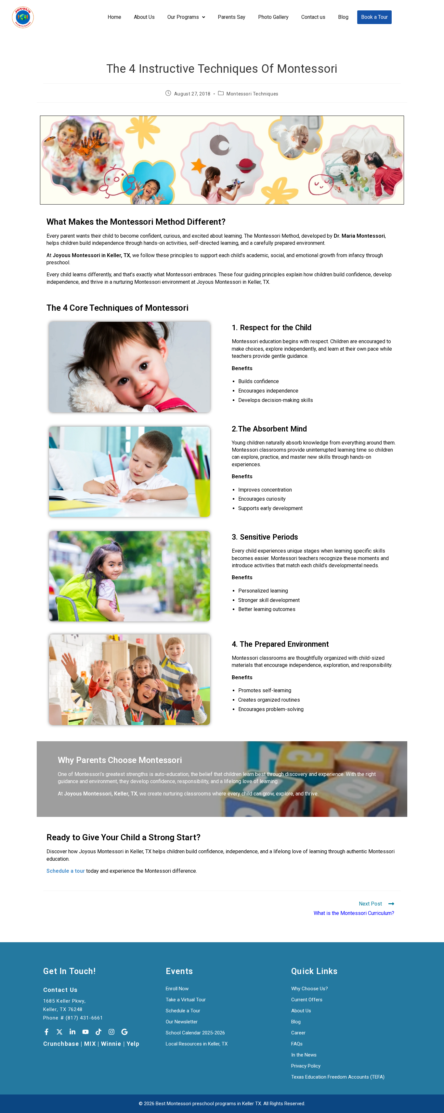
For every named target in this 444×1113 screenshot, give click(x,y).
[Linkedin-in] (72, 1031)
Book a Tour (374, 17)
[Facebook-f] (46, 1031)
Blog (343, 17)
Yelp (133, 1044)
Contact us (313, 17)
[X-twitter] (59, 1031)
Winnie (111, 1044)
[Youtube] (85, 1031)
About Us (144, 17)
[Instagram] (111, 1031)
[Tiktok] (98, 1031)
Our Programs (183, 17)
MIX (90, 1044)
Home (114, 17)
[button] (186, 17)
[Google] (124, 1031)
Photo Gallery (273, 17)
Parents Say (231, 17)
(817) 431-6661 (84, 1018)
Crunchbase (61, 1044)
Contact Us (60, 990)
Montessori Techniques (253, 93)
